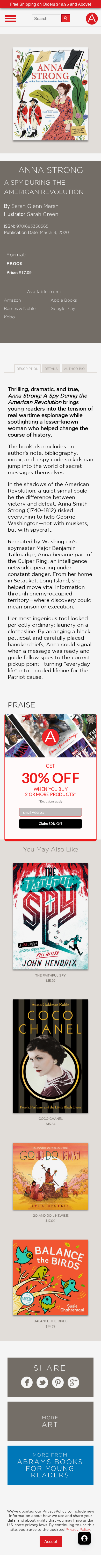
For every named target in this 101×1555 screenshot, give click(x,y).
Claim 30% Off (50, 824)
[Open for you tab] (84, 1538)
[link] (50, 738)
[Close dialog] (91, 720)
